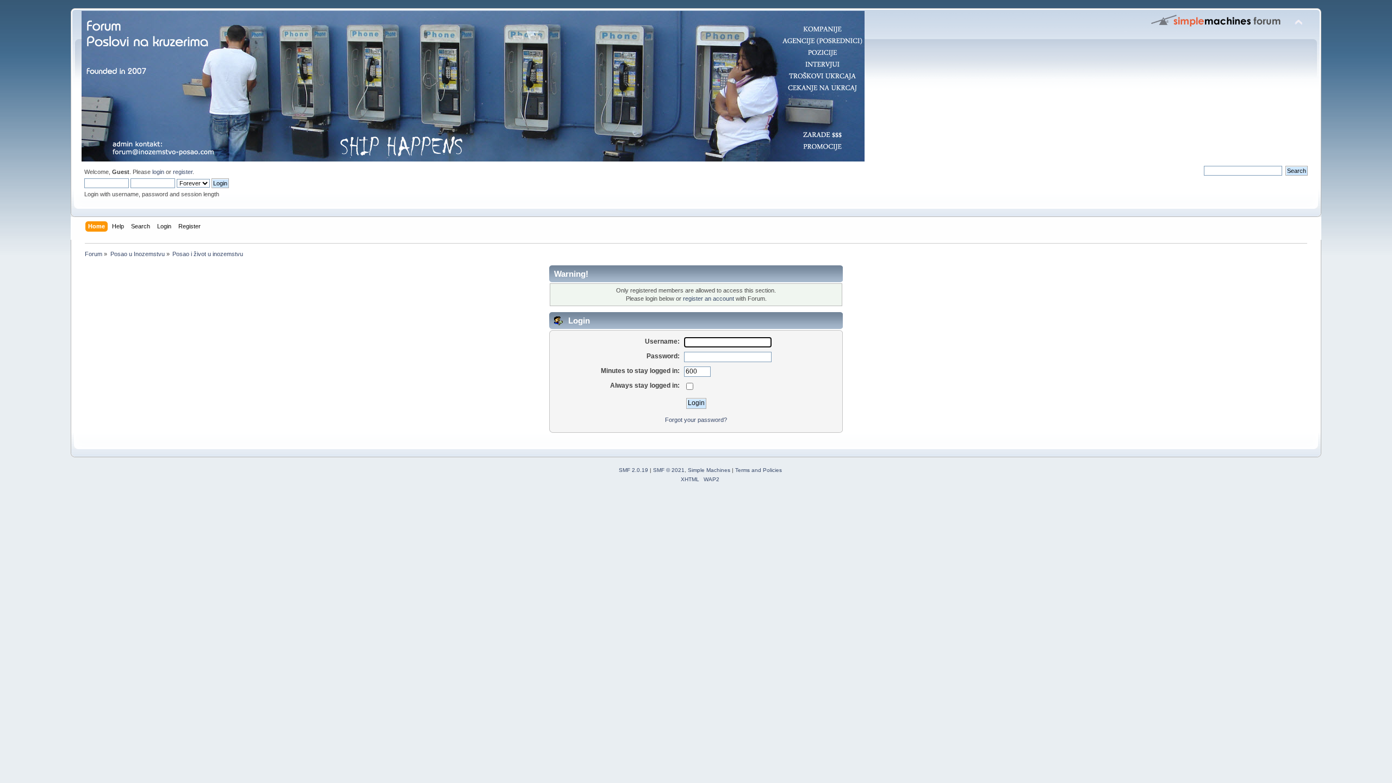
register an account (708, 298)
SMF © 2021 (669, 470)
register (182, 172)
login (158, 172)
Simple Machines (709, 470)
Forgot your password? (696, 420)
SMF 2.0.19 (633, 470)
